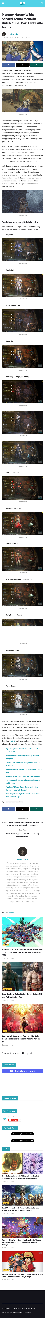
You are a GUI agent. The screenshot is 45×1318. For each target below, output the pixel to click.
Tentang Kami (6, 1308)
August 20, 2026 (8, 1181)
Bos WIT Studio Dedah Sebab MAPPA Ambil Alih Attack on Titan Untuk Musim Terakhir (20, 1209)
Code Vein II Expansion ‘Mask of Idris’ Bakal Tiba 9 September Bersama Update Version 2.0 (21, 1039)
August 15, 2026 (8, 1248)
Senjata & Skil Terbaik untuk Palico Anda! (23, 776)
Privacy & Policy (31, 1308)
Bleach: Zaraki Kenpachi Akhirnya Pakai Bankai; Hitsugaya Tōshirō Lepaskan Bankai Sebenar (20, 1177)
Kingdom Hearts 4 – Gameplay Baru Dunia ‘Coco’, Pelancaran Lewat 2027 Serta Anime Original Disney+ (21, 1242)
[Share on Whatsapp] (36, 65)
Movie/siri (8, 989)
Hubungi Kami (18, 1308)
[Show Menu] (3, 3)
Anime (6, 1171)
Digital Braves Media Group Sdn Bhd (20, 1313)
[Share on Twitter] (23, 65)
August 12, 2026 (8, 1280)
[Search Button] (42, 3)
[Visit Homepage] (22, 3)
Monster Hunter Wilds (14, 802)
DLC (5, 1031)
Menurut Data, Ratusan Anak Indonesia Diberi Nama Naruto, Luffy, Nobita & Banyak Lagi (22, 1275)
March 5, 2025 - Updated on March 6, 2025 (17, 37)
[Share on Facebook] (8, 65)
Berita (6, 944)
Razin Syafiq (13, 34)
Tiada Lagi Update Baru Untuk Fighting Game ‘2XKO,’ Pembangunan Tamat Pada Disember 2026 (22, 952)
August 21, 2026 (8, 958)
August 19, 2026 (8, 1213)
